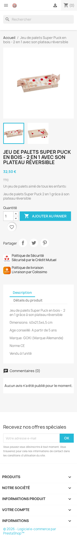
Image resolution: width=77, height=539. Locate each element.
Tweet (34, 243)
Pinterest (44, 243)
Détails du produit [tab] (28, 300)
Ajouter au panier (45, 216)
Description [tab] (22, 292)
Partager (23, 243)
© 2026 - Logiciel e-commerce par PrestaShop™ (29, 531)
